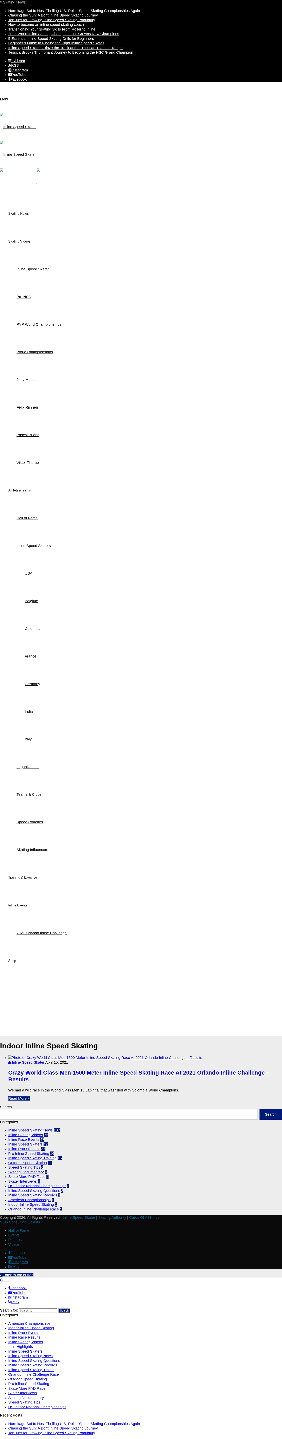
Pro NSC (24, 297)
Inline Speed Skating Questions (34, 1191)
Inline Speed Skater (33, 269)
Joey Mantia (27, 380)
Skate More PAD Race (26, 1177)
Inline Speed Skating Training (32, 1158)
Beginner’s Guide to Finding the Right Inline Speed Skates (56, 43)
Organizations (28, 767)
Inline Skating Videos (25, 1135)
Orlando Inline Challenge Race (33, 1209)
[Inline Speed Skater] (36, 182)
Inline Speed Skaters (34, 546)
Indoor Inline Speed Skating (31, 1204)
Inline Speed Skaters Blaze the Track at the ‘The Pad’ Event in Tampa (65, 48)
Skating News (18, 213)
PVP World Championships (39, 324)
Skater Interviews (22, 1181)
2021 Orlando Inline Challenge (42, 933)
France (30, 656)
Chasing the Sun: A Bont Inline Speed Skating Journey (53, 15)
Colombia (32, 629)
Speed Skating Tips (24, 1167)
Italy (28, 739)
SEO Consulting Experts (20, 1222)
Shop (12, 961)
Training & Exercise (22, 877)
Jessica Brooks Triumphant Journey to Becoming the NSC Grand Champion (70, 52)
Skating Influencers (32, 850)
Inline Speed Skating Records (32, 1195)
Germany (32, 684)
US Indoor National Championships (37, 1186)
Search (6, 1107)
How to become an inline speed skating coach (46, 24)
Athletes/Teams (19, 490)
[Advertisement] (141, 1007)
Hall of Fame (27, 518)
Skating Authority (112, 1217)
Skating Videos (19, 241)
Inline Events (17, 905)
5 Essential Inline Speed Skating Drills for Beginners (51, 39)
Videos (14, 1244)
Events (14, 1235)
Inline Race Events (23, 1139)
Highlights (25, 1347)
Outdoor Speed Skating (27, 1163)
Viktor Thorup (28, 463)
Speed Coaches (30, 822)
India (29, 711)
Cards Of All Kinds (144, 1217)
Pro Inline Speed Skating (28, 1153)
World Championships (35, 352)
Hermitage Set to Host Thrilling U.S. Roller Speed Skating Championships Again (74, 11)
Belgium (31, 601)
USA (28, 573)
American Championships (29, 1200)
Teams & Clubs (29, 794)
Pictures (15, 1240)
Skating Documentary (26, 1172)
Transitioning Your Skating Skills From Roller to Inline (51, 29)
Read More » (19, 1098)
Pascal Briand (28, 435)
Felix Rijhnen (27, 407)
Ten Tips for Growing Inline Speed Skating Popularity (51, 20)
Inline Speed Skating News (30, 1130)
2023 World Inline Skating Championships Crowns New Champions (63, 34)
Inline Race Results (24, 1149)
